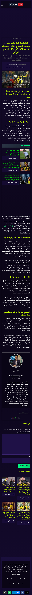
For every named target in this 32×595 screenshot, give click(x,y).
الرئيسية (17, 38)
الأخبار (12, 38)
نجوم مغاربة (13, 571)
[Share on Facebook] (22, 592)
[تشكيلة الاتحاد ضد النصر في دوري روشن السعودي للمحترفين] (8, 481)
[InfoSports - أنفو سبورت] (16, 4)
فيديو (7, 571)
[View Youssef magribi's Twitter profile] (17, 371)
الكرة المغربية (16, 574)
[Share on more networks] (5, 592)
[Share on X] (27, 592)
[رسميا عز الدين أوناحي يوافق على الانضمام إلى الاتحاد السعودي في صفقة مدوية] (25, 166)
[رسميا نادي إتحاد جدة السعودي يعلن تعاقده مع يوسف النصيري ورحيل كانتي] (8, 506)
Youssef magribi (12, 64)
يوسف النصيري (8, 225)
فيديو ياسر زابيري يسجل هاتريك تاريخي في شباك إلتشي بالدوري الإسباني (12, 152)
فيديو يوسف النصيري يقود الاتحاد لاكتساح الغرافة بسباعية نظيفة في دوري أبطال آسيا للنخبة (24, 490)
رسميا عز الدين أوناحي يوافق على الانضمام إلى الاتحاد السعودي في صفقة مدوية (11, 165)
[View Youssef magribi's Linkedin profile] (14, 371)
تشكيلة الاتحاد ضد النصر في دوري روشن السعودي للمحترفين (9, 489)
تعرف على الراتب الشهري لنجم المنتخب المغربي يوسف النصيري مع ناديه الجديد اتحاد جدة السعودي (23, 515)
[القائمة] (3, 5)
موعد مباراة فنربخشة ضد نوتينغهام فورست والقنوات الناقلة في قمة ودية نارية (11, 177)
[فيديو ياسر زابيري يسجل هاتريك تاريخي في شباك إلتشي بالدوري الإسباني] (25, 154)
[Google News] (16, 418)
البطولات (19, 571)
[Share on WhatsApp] (9, 592)
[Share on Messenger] (18, 592)
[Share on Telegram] (14, 592)
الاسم (28, 456)
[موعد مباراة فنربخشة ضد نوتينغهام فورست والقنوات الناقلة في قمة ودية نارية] (25, 179)
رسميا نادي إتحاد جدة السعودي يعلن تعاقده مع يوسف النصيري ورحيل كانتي (9, 515)
